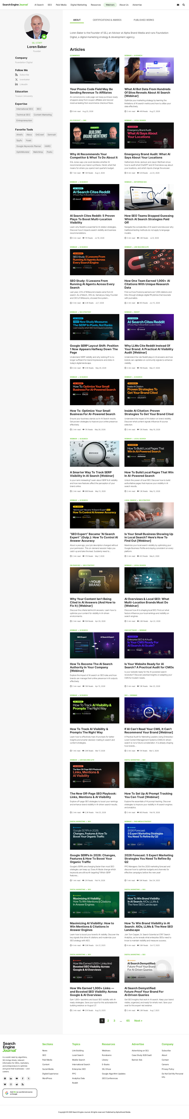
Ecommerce (75, 55)
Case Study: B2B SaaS (142, 1055)
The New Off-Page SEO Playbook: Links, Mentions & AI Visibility (93, 795)
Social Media (48, 1069)
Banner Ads (137, 1060)
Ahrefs (19, 134)
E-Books (106, 1064)
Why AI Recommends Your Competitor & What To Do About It (94, 155)
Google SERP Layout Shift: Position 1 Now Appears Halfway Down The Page (94, 349)
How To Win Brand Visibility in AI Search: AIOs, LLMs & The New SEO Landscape (148, 927)
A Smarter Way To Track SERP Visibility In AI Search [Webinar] (92, 474)
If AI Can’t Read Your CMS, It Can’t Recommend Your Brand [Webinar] (148, 730)
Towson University (24, 96)
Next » (138, 1020)
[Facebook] (22, 1078)
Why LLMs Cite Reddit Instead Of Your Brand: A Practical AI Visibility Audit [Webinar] (148, 349)
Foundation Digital (23, 62)
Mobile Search (78, 1060)
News (44, 1050)
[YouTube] (16, 1078)
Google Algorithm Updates (113, 1073)
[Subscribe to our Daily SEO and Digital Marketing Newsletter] (178, 5)
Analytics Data (78, 1078)
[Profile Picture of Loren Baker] (37, 26)
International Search (81, 1064)
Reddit (137, 312)
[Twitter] (28, 1078)
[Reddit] (16, 1084)
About (164, 1055)
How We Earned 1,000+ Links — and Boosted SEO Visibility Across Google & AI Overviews (93, 991)
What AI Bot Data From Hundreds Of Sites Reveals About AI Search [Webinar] (147, 92)
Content (45, 1064)
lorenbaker (25, 79)
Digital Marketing (79, 4)
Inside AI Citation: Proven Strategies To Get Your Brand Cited (148, 412)
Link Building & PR (141, 247)
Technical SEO (23, 114)
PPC (74, 1073)
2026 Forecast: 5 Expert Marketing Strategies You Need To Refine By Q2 (148, 859)
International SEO (24, 109)
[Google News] (5, 1078)
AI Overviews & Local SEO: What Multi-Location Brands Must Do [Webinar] (146, 602)
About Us (123, 4)
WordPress (47, 1078)
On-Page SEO (75, 565)
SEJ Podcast (75, 120)
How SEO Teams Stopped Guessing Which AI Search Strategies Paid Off (148, 219)
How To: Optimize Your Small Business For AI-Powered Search (92, 412)
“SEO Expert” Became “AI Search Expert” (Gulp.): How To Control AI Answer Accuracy (94, 537)
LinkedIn (24, 84)
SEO (50, 4)
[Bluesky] (5, 1084)
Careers (165, 1064)
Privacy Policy (168, 1069)
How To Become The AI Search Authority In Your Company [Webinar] (91, 667)
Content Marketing (43, 114)
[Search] (183, 5)
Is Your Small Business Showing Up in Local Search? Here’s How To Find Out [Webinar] (148, 537)
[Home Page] (15, 5)
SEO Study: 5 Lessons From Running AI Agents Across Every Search (92, 284)
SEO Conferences (110, 1078)
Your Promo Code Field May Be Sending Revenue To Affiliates (91, 90)
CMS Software (130, 630)
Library (105, 1060)
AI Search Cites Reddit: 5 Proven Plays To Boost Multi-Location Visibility (92, 219)
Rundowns (106, 1055)
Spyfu (19, 140)
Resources (96, 4)
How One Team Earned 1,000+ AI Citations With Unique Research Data (147, 284)
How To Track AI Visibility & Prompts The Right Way (89, 730)
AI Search (39, 4)
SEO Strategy (85, 312)
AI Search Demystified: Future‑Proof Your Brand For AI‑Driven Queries (144, 991)
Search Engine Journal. (81, 1112)
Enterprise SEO (140, 182)
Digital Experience (50, 1073)
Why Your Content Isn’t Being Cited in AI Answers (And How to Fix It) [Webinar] (92, 602)
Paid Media (61, 4)
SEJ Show (106, 1069)
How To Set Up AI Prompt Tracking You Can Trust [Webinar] (148, 795)
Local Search (140, 120)
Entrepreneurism (24, 120)
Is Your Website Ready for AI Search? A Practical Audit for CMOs (149, 665)
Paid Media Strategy (142, 821)
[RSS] (22, 1084)
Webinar (128, 55)
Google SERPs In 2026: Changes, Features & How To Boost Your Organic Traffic (93, 859)
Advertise (137, 4)
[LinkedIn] (10, 1078)
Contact (165, 1060)
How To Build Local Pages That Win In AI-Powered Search (149, 474)
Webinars (110, 4)
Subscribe (24, 74)
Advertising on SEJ (140, 1050)
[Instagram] (10, 1084)
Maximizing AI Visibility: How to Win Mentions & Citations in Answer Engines (92, 927)
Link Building (77, 1050)
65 (128, 1020)
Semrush (52, 134)
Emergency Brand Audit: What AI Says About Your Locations (147, 155)
